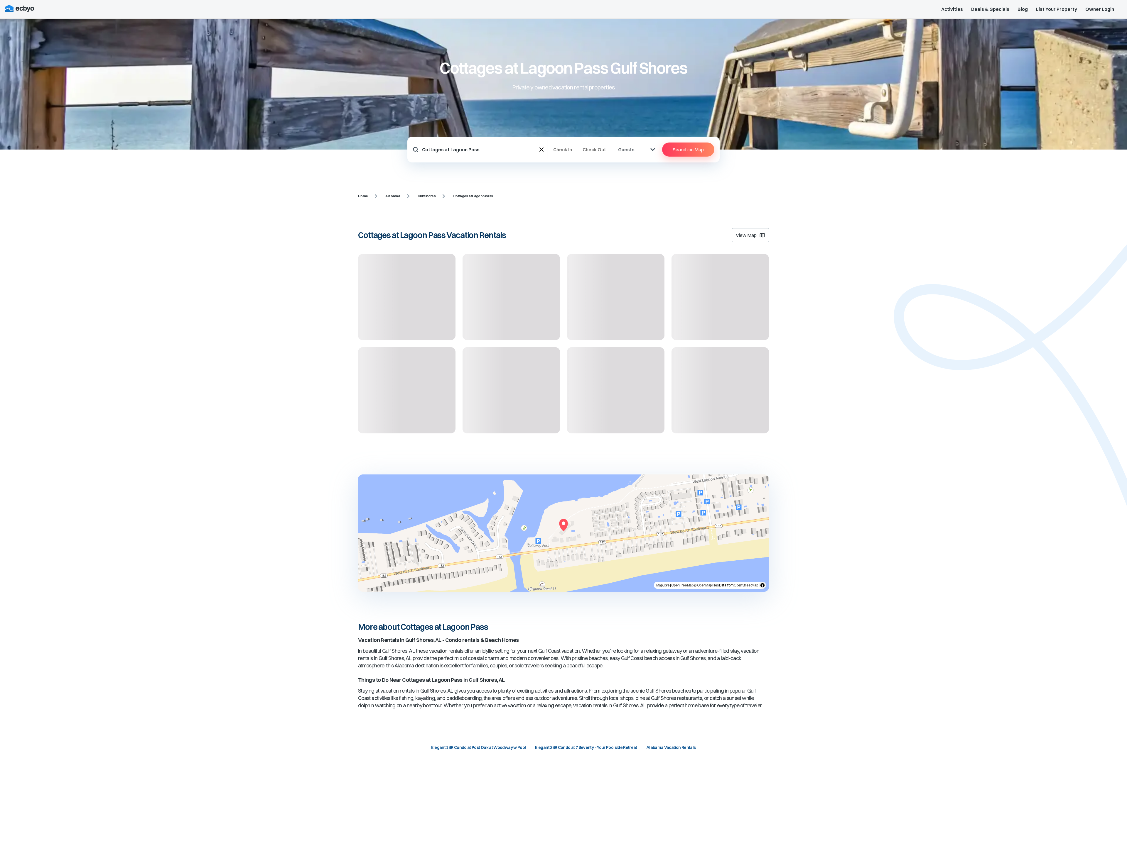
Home (363, 196)
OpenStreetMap (746, 585)
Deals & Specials (990, 9)
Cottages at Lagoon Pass (473, 196)
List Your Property (1056, 9)
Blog (1023, 9)
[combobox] (480, 149)
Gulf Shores (427, 196)
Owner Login (1099, 9)
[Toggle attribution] (762, 585)
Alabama (392, 196)
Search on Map (688, 149)
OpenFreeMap (682, 585)
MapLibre (663, 585)
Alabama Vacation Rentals (671, 747)
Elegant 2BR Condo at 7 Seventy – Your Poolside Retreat (586, 747)
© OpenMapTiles (706, 585)
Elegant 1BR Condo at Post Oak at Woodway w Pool (478, 747)
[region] (563, 533)
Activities (952, 9)
